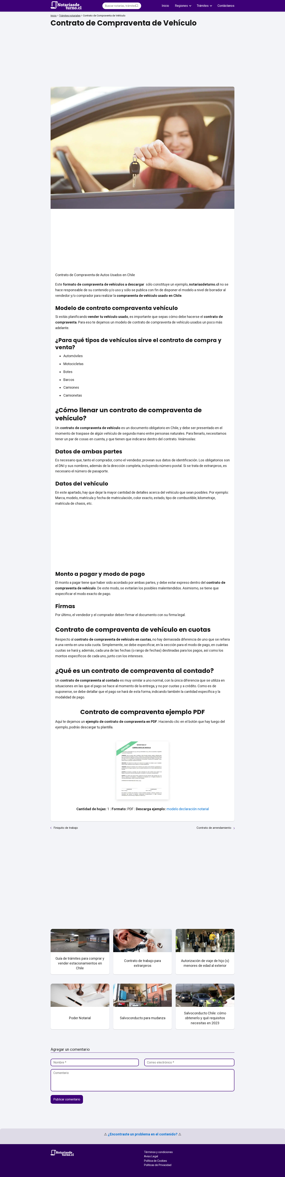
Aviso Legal (151, 1156)
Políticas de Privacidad (157, 1165)
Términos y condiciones (158, 1152)
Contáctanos (226, 6)
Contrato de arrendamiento (214, 828)
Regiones (181, 6)
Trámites (203, 6)
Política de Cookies (155, 1160)
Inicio (165, 6)
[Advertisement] (142, 56)
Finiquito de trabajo (66, 828)
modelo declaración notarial (188, 809)
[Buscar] (137, 6)
